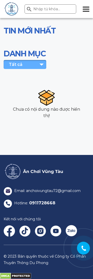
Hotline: (34, 203)
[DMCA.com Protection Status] (15, 275)
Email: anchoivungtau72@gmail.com (47, 190)
